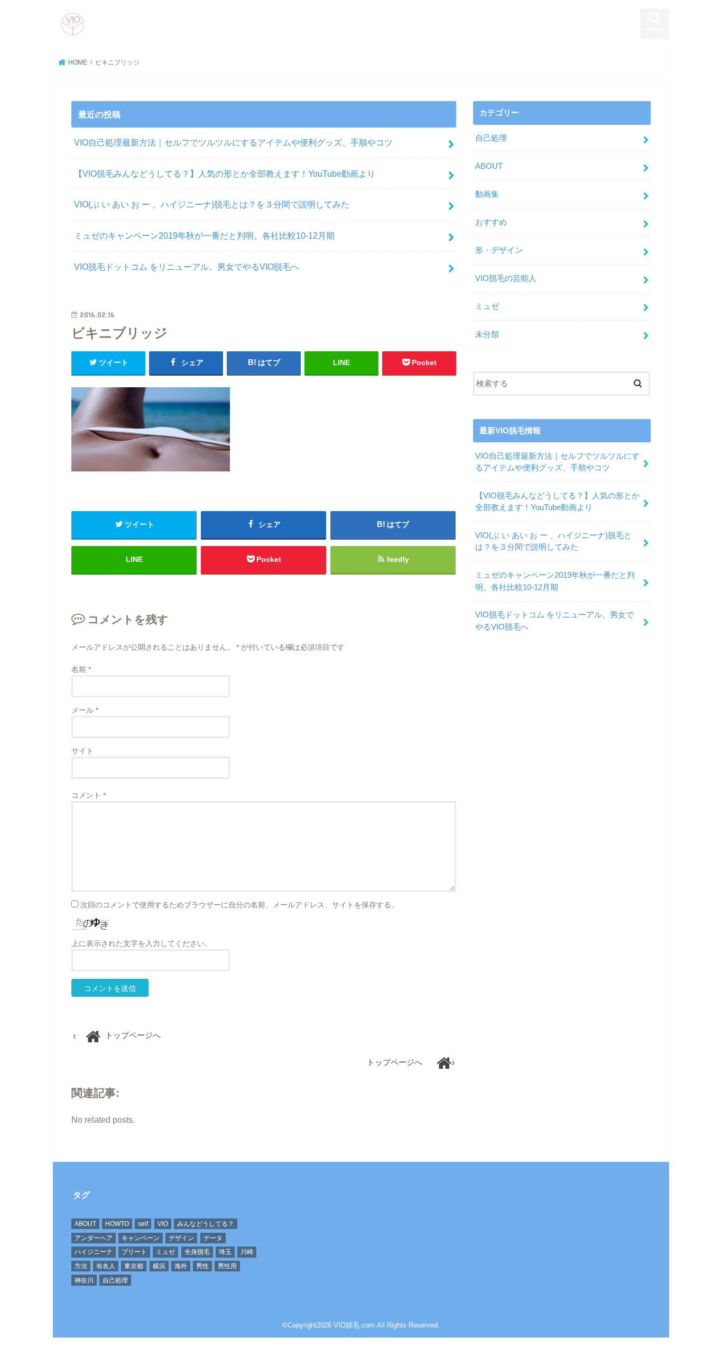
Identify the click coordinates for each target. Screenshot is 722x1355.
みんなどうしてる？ (205, 1223)
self (143, 1223)
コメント (88, 795)
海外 (180, 1266)
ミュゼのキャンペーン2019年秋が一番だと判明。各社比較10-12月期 (204, 235)
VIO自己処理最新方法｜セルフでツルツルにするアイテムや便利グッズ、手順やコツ (233, 142)
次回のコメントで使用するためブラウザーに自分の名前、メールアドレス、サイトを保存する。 (239, 905)
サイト (82, 751)
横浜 (159, 1266)
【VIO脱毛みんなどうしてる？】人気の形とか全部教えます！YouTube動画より (224, 173)
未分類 (487, 334)
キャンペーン (141, 1238)
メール (84, 710)
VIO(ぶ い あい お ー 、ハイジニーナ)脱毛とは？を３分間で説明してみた (211, 204)
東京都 (133, 1266)
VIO (163, 1223)
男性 (202, 1266)
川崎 (246, 1252)
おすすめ (491, 222)
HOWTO (117, 1223)
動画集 (487, 194)
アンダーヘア (94, 1238)
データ (213, 1238)
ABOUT (489, 166)
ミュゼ (487, 306)
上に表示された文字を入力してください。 (141, 943)
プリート (134, 1252)
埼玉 (225, 1252)
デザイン (181, 1238)
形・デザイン (499, 250)
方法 (81, 1266)
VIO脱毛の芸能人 (505, 278)
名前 (81, 669)
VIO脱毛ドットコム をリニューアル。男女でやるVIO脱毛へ (186, 266)
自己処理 (491, 138)
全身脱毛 (197, 1252)
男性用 (227, 1266)
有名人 (105, 1266)
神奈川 (84, 1280)
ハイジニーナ (94, 1252)
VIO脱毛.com (354, 1325)
